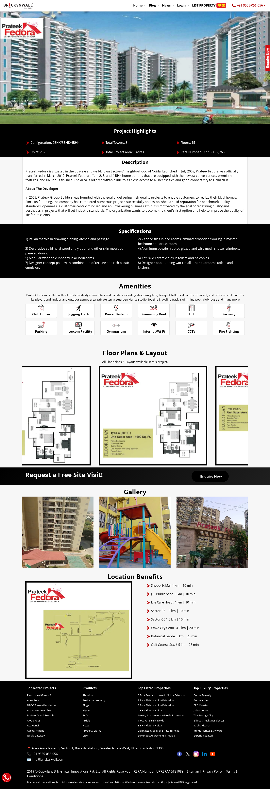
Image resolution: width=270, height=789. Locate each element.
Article (86, 720)
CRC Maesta (201, 705)
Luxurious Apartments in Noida (156, 735)
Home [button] (138, 5)
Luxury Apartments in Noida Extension (161, 715)
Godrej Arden (201, 700)
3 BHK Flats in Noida (150, 725)
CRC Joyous (33, 720)
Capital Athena (35, 730)
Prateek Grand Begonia (40, 715)
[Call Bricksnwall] (6, 777)
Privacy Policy (212, 771)
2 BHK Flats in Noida (150, 710)
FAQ (85, 715)
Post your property (94, 700)
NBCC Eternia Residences (41, 705)
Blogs (86, 705)
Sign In (87, 710)
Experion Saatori (203, 735)
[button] (210, 5)
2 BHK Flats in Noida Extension (156, 705)
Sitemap (193, 771)
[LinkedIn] (204, 753)
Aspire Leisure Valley (39, 710)
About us (88, 695)
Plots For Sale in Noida (151, 720)
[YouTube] (213, 753)
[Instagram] (196, 753)
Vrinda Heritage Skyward (208, 730)
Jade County (201, 710)
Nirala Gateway (36, 735)
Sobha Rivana (202, 725)
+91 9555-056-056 (249, 5)
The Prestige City (203, 715)
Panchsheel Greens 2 (39, 695)
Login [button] (182, 5)
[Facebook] (180, 753)
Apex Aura (33, 700)
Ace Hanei (33, 725)
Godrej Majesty (202, 695)
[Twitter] (188, 753)
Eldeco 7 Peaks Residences (209, 720)
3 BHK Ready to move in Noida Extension (162, 695)
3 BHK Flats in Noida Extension (156, 700)
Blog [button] (153, 5)
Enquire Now (211, 476)
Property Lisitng (92, 730)
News (86, 725)
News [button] (167, 5)
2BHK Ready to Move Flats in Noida (158, 730)
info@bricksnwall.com (48, 759)
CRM (85, 735)
